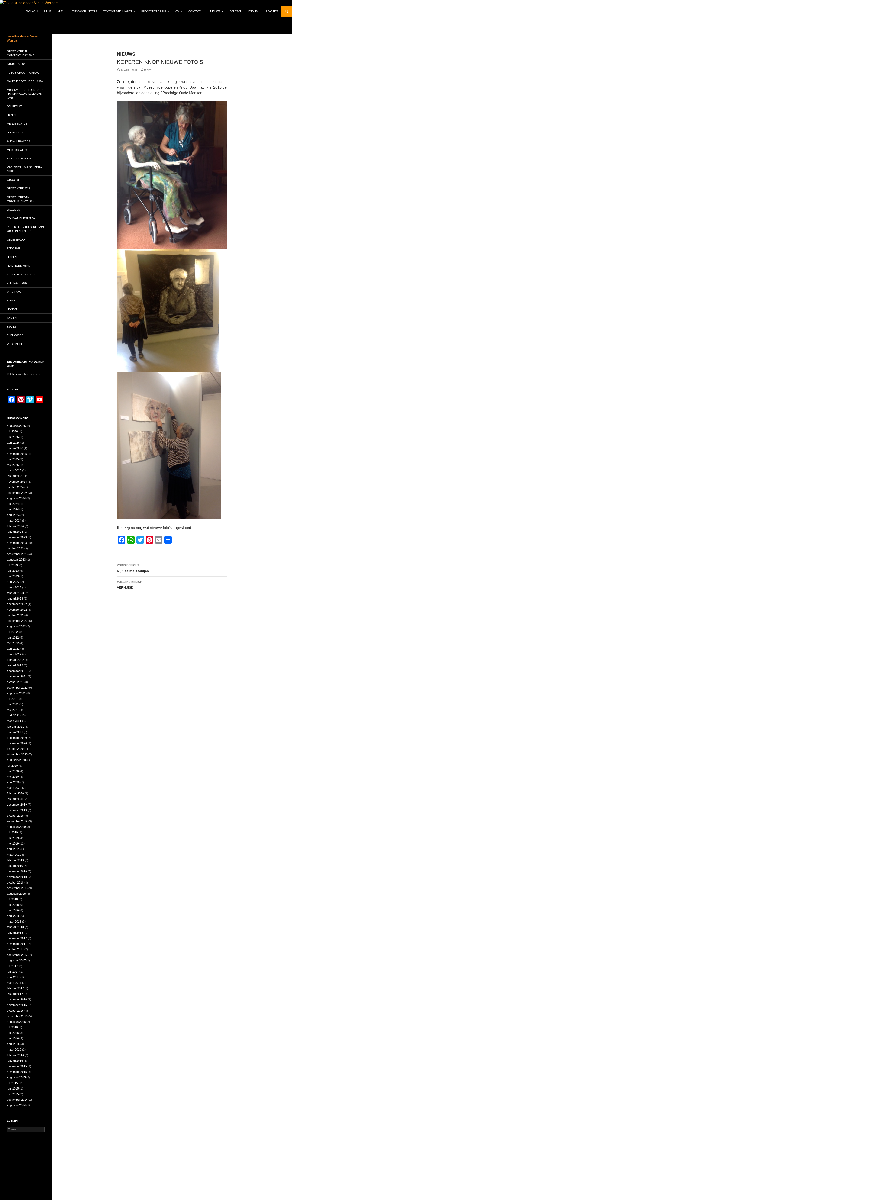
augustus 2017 (16, 960)
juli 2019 (12, 832)
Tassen (12, 317)
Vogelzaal (14, 291)
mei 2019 (13, 843)
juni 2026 (13, 437)
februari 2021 (15, 726)
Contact (194, 11)
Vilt (60, 11)
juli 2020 (12, 765)
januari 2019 (15, 866)
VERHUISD (130, 584)
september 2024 (17, 492)
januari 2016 (15, 1060)
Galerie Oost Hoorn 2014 (25, 81)
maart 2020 (14, 788)
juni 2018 (13, 904)
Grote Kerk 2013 (18, 188)
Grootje (13, 179)
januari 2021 (15, 732)
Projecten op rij (153, 11)
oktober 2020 (15, 749)
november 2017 (17, 943)
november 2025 (17, 453)
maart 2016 (14, 1049)
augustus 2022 (16, 626)
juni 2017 (13, 971)
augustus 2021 (16, 693)
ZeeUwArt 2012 (17, 283)
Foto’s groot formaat (23, 72)
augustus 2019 (16, 827)
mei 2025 (13, 465)
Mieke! (148, 70)
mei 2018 (13, 910)
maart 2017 (14, 982)
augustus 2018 (16, 893)
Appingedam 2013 (18, 141)
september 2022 (17, 621)
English (253, 11)
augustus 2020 (16, 760)
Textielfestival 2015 (21, 274)
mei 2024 (13, 509)
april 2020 (13, 782)
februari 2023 (15, 593)
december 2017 (17, 938)
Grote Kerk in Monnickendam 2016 (20, 53)
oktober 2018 (15, 882)
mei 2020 (13, 776)
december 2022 (17, 604)
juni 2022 (13, 637)
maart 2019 (14, 854)
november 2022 (17, 609)
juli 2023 (12, 565)
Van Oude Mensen (19, 158)
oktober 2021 (15, 682)
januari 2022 (15, 665)
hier (14, 374)
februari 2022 (15, 659)
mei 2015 (13, 1094)
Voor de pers (16, 344)
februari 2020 (15, 793)
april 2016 (13, 1044)
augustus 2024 (16, 498)
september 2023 (17, 554)
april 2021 (13, 715)
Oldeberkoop (16, 239)
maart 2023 (14, 587)
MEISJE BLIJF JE (17, 123)
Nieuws (215, 11)
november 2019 (17, 810)
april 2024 (13, 515)
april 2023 (13, 582)
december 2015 (17, 1066)
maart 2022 (14, 654)
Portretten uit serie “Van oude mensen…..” (25, 229)
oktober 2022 (15, 615)
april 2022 (13, 648)
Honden (12, 309)
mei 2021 (13, 710)
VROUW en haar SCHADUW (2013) (24, 169)
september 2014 (17, 1099)
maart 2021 (14, 721)
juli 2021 (12, 698)
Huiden (12, 257)
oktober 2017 (15, 949)
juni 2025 (13, 459)
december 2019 (17, 804)
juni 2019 (13, 838)
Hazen (11, 115)
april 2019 (13, 849)
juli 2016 (12, 1027)
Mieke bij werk (17, 149)
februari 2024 (15, 526)
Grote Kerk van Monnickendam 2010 (20, 199)
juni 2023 (13, 570)
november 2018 (17, 877)
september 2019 (17, 821)
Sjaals (11, 326)
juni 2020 (13, 771)
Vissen (11, 300)
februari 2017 (15, 988)
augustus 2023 (16, 559)
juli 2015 (12, 1083)
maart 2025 (14, 470)
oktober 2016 (15, 1010)
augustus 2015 (16, 1077)
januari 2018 (15, 932)
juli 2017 (12, 966)
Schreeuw (14, 106)
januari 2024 (15, 531)
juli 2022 (12, 632)
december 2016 (17, 999)
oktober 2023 (15, 548)
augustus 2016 (16, 1021)
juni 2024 (13, 504)
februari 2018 (15, 927)
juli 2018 (12, 899)
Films (47, 11)
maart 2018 (14, 921)
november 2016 (17, 1005)
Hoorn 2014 (15, 132)
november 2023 (17, 543)
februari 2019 (15, 860)
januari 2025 (15, 476)
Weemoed (13, 209)
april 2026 (13, 442)
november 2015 (17, 1072)
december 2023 (17, 537)
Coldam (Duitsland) (21, 218)
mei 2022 (13, 643)
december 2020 (17, 737)
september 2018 (17, 888)
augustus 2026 (16, 426)
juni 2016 (13, 1033)
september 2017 (17, 955)
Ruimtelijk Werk (18, 265)
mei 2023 (13, 576)
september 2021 (17, 687)
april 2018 (13, 916)
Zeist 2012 (13, 248)
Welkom (32, 11)
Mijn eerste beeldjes (133, 568)
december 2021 (17, 671)
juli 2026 (12, 431)
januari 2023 (15, 598)
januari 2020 (15, 799)
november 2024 (17, 481)
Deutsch (236, 11)
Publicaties (15, 335)
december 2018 (17, 871)
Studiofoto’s (16, 63)
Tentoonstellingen (117, 11)
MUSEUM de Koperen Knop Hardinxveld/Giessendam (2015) (25, 94)
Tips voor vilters (84, 11)
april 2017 (13, 977)
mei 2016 (13, 1038)
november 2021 (17, 676)
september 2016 (17, 1016)
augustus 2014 (16, 1105)
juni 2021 (13, 704)
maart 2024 (14, 520)
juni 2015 (13, 1088)
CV (177, 11)
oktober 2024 (15, 487)
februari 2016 (15, 1055)
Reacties (272, 11)
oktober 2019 (15, 815)
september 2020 (17, 754)
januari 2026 (15, 448)
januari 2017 (15, 994)
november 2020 (17, 743)
